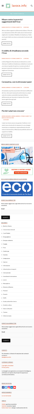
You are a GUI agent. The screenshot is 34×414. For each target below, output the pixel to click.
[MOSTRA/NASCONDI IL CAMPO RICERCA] (31, 6)
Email (2, 208)
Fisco (4, 247)
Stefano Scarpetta (16, 27)
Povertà (5, 294)
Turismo (5, 312)
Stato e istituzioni (7, 308)
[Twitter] (6, 387)
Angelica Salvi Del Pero (8, 117)
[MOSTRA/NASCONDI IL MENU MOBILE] (3, 6)
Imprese (5, 262)
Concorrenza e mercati (9, 229)
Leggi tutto (7, 43)
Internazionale (7, 272)
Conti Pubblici (6, 233)
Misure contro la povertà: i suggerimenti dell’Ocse (12, 20)
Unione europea (7, 315)
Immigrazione (6, 258)
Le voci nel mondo (6, 395)
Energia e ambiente (8, 240)
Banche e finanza (7, 226)
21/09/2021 (26, 58)
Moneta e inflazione (8, 287)
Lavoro (5, 280)
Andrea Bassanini (6, 116)
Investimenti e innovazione (10, 276)
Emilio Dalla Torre (6, 407)
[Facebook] (3, 387)
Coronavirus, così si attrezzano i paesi (17, 82)
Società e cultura (7, 305)
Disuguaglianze (7, 237)
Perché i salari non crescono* (13, 111)
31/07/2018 (6, 119)
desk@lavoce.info (6, 357)
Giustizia (5, 254)
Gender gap (6, 251)
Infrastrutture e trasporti (9, 269)
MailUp (4, 404)
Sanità (4, 298)
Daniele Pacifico (6, 27)
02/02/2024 (26, 27)
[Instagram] (9, 387)
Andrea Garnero (6, 87)
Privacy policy (5, 367)
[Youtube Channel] (14, 387)
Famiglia (5, 244)
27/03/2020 (26, 87)
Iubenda (4, 406)
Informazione (6, 265)
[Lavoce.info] (17, 6)
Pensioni (5, 290)
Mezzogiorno (6, 283)
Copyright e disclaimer (8, 365)
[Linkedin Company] (11, 387)
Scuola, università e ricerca (10, 301)
